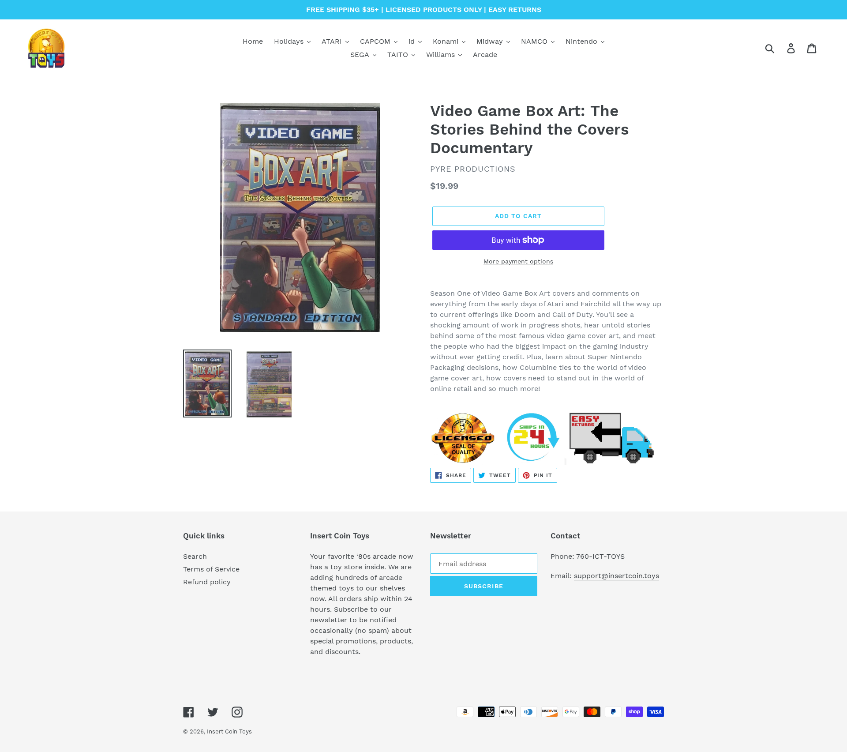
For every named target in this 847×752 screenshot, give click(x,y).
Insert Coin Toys (229, 731)
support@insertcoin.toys (616, 576)
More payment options (518, 261)
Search (195, 556)
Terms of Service (211, 569)
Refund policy (207, 582)
